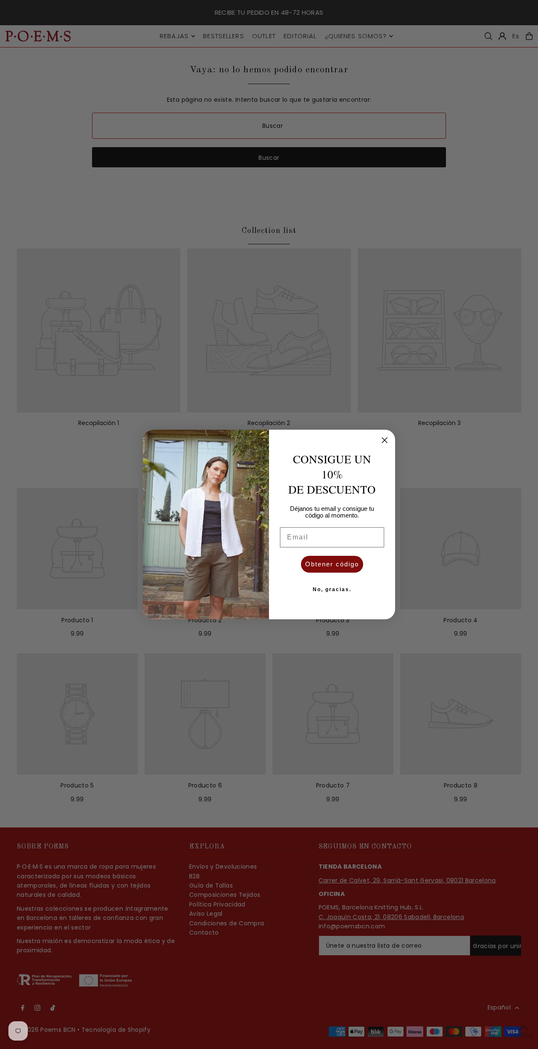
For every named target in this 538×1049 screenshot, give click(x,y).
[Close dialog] (384, 440)
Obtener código (332, 564)
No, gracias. (332, 589)
